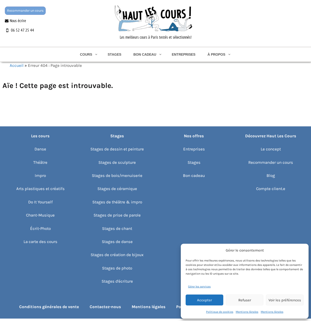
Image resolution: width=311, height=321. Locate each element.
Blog (271, 175)
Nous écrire (18, 20)
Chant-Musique (40, 215)
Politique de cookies (219, 311)
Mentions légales (247, 311)
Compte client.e (270, 188)
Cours (86, 54)
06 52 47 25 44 (22, 30)
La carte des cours (40, 241)
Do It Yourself (40, 202)
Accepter (204, 300)
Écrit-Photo (40, 228)
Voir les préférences (284, 300)
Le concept (271, 149)
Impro (40, 175)
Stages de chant (117, 228)
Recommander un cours (25, 11)
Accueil (17, 65)
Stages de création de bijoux (117, 254)
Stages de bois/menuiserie (117, 175)
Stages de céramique (117, 188)
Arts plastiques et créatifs (40, 188)
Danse (40, 149)
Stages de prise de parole (117, 215)
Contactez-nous (105, 306)
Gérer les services (199, 286)
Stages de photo (117, 268)
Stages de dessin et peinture (117, 149)
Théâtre (40, 162)
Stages (114, 54)
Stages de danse (117, 241)
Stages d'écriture (117, 281)
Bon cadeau (144, 54)
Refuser (244, 300)
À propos (216, 54)
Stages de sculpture (117, 162)
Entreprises (183, 54)
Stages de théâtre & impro (117, 202)
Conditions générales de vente (49, 306)
